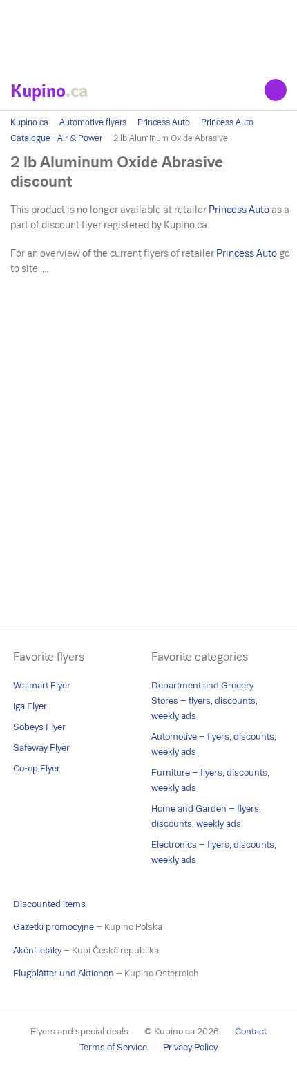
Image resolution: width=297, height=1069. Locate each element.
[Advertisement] (148, 34)
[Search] (276, 90)
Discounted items (49, 904)
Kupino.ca (29, 122)
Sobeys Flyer (39, 727)
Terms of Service (113, 1047)
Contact (251, 1031)
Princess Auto (163, 122)
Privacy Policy (190, 1047)
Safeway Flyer (41, 747)
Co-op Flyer (36, 768)
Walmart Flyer (41, 685)
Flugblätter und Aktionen (63, 973)
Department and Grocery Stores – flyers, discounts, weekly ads (204, 700)
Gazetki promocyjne (53, 927)
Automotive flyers (92, 122)
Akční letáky (37, 950)
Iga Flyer (30, 706)
